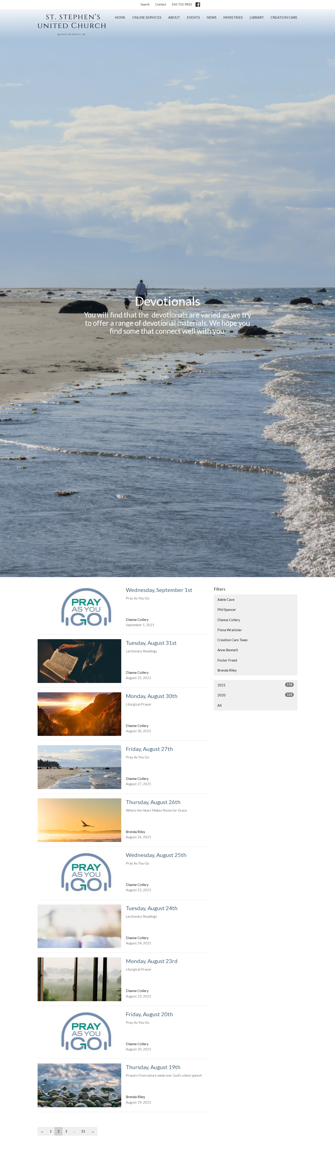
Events (193, 17)
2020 (254, 695)
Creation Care (284, 17)
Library (257, 17)
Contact (160, 4)
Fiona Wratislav (229, 630)
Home (120, 17)
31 (83, 1131)
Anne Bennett (227, 650)
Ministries (233, 17)
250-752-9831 (182, 4)
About (174, 17)
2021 (254, 685)
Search (145, 4)
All (219, 705)
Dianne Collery (228, 620)
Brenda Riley (227, 670)
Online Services (146, 17)
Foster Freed (227, 660)
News (211, 17)
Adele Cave (225, 599)
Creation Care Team (232, 640)
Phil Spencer (226, 609)
